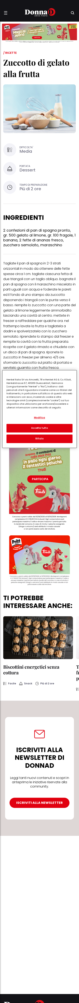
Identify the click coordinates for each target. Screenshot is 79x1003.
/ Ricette (10, 53)
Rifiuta (39, 438)
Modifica (39, 417)
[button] (5, 12)
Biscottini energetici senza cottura (31, 670)
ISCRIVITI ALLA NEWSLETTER (39, 802)
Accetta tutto (39, 428)
